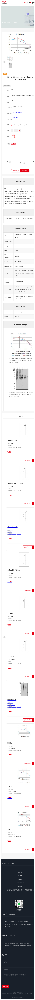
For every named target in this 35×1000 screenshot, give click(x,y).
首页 (5, 22)
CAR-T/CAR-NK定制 (10, 943)
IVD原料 (12, 921)
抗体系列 (7, 921)
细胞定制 (29, 945)
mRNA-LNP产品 (9, 924)
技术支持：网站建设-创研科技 (18, 997)
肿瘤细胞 (26, 921)
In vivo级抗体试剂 (28, 924)
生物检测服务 (23, 945)
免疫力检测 (26, 943)
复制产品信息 (7, 85)
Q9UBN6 (15, 117)
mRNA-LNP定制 (19, 943)
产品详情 (15, 22)
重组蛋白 (21, 924)
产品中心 (9, 22)
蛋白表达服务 (16, 945)
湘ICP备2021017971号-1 (17, 992)
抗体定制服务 (8, 945)
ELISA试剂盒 (8, 926)
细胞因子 (16, 924)
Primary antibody (17, 112)
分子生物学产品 (19, 921)
